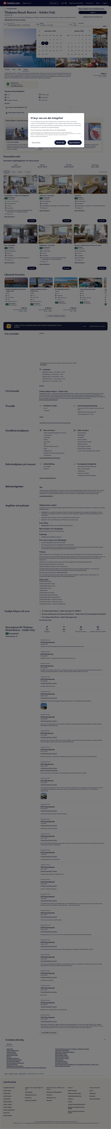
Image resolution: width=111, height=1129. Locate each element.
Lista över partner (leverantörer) (39, 136)
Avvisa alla (60, 142)
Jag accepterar (74, 142)
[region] (56, 130)
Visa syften (36, 142)
